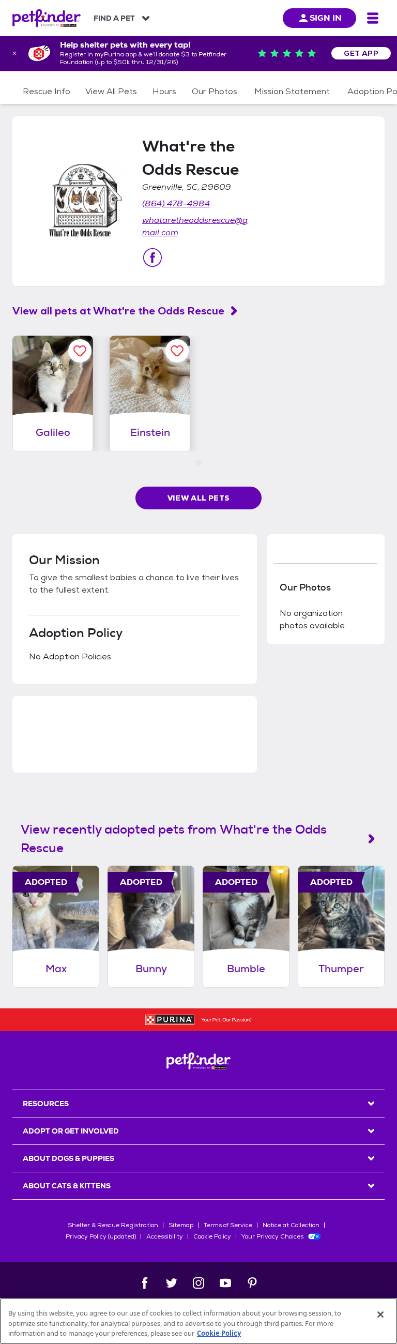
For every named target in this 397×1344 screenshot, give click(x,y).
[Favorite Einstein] (177, 351)
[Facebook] (144, 1283)
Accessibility (164, 1236)
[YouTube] (225, 1283)
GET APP (361, 53)
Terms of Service (228, 1225)
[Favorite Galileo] (80, 351)
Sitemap (181, 1225)
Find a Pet (114, 18)
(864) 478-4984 (176, 203)
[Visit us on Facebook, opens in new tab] (152, 257)
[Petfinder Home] (46, 18)
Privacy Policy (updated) (101, 1236)
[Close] (380, 1314)
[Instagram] (198, 1283)
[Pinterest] (252, 1283)
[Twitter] (171, 1283)
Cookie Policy (212, 1236)
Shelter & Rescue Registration (113, 1225)
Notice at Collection (291, 1225)
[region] (198, 1321)
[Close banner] (14, 53)
